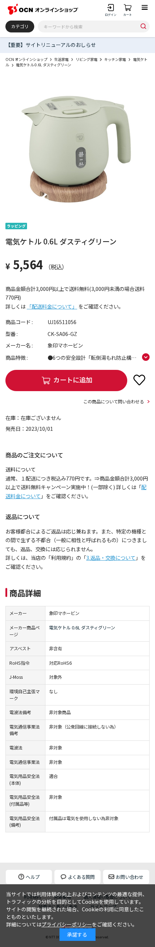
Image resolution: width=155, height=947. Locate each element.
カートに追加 (72, 379)
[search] (144, 26)
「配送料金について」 (52, 306)
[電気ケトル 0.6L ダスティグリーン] (77, 147)
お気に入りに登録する (139, 380)
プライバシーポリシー (66, 924)
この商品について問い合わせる (113, 401)
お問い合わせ (129, 876)
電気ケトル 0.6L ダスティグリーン (82, 627)
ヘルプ (33, 876)
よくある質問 (81, 876)
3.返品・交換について (111, 557)
